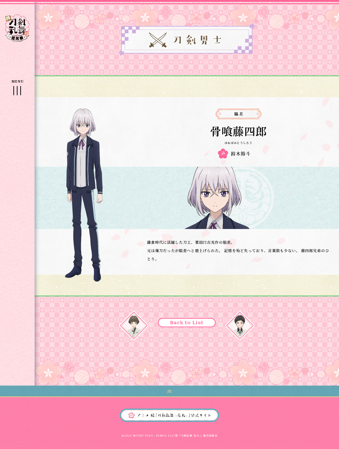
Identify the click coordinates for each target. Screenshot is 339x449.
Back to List (187, 322)
